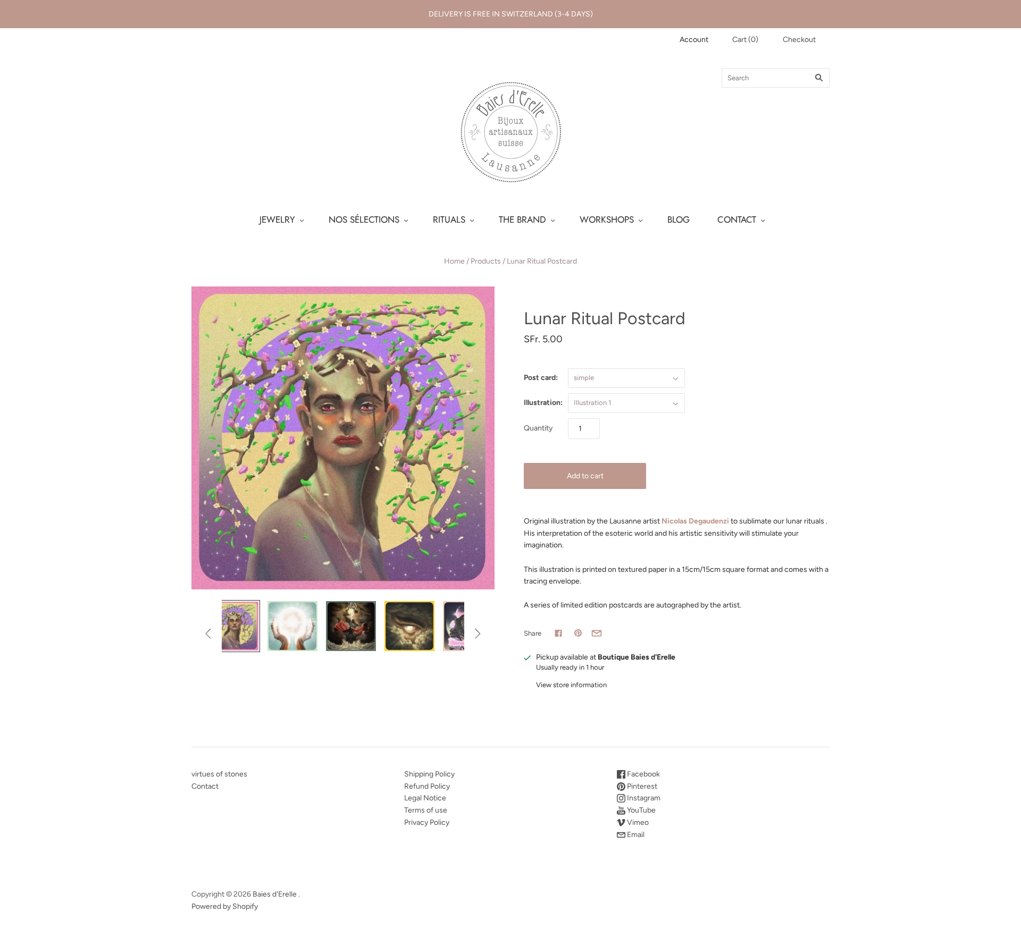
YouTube (640, 810)
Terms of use (425, 810)
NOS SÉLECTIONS (364, 219)
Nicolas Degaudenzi (695, 521)
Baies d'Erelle (275, 894)
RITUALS (449, 219)
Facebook (642, 774)
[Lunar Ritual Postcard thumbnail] (234, 626)
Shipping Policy (429, 774)
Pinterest (641, 786)
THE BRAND (522, 219)
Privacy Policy (426, 822)
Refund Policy (427, 786)
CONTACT (736, 219)
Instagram (642, 798)
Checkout (799, 39)
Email (635, 834)
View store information (571, 685)
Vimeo (637, 822)
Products (486, 261)
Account (694, 39)
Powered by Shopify (224, 906)
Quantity (538, 428)
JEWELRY (277, 219)
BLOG (678, 219)
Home (454, 261)
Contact (205, 786)
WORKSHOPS (607, 219)
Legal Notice (425, 798)
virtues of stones (219, 774)
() (745, 39)
